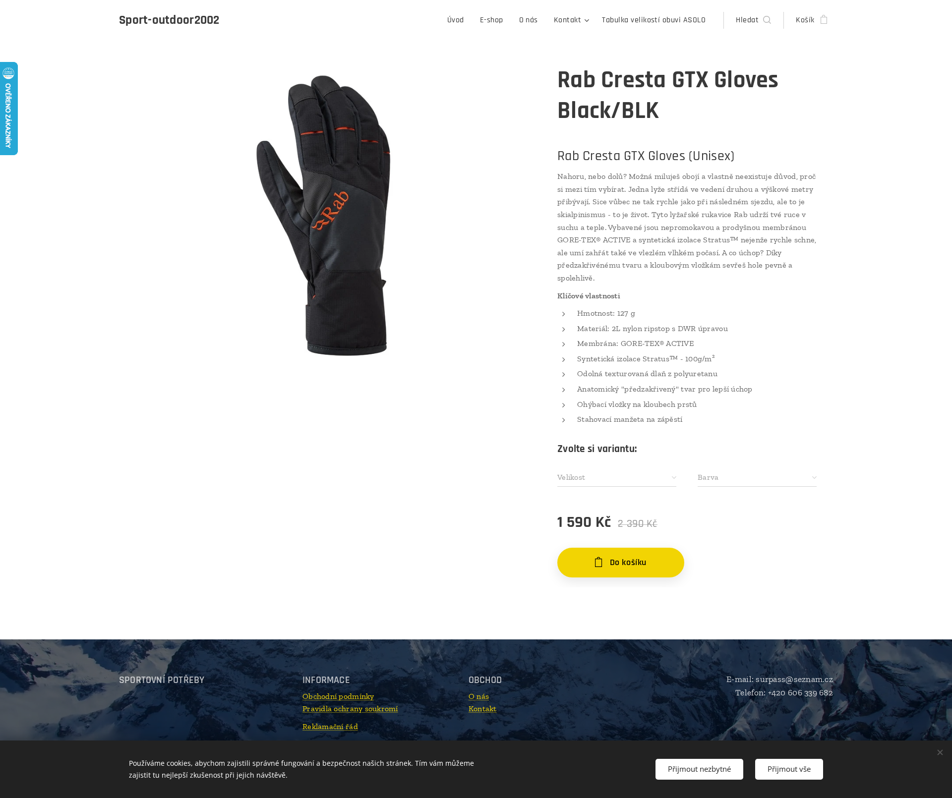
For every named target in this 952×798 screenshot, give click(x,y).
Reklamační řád (330, 726)
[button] (753, 20)
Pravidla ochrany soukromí (350, 708)
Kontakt (483, 708)
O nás (479, 696)
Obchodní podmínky (338, 696)
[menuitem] (458, 20)
